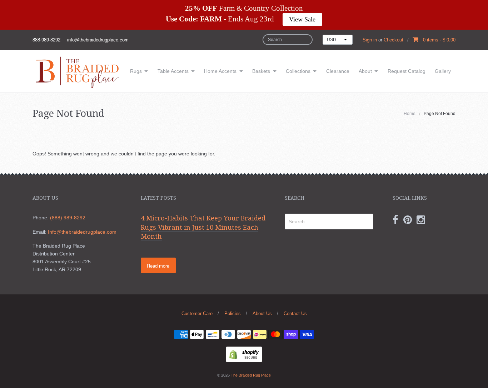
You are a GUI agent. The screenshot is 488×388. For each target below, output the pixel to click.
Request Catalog (406, 71)
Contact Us (295, 313)
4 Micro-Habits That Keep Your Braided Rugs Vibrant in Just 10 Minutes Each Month (203, 227)
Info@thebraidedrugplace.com (82, 232)
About (365, 71)
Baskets (261, 71)
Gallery (443, 71)
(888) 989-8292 (67, 217)
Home (409, 113)
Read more (158, 265)
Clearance (337, 71)
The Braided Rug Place (251, 375)
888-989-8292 (46, 40)
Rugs (136, 71)
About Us (262, 313)
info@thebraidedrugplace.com (98, 40)
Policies (232, 313)
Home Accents (220, 71)
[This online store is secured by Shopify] (244, 354)
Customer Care (197, 313)
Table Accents (173, 71)
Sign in (370, 40)
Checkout (393, 40)
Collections (298, 71)
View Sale (302, 19)
